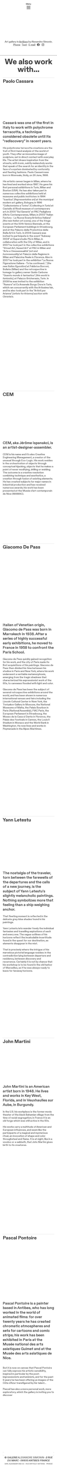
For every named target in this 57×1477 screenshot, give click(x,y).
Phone (16, 44)
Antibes (23, 41)
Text (24, 44)
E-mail (31, 44)
